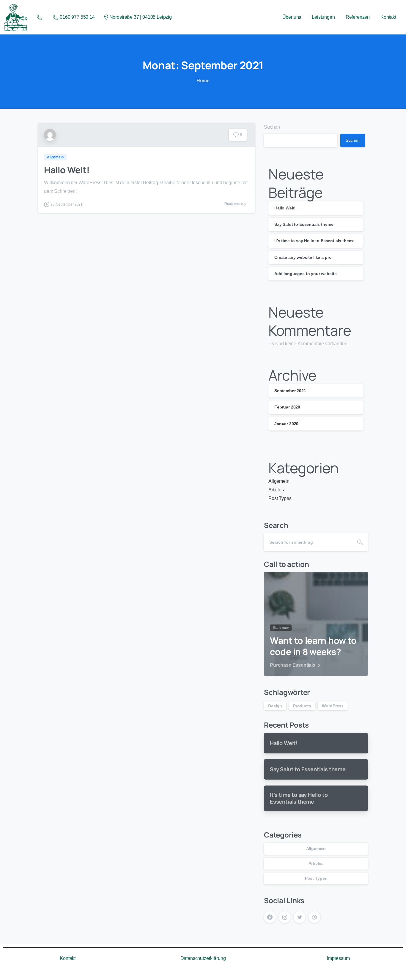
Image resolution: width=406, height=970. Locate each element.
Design (275, 706)
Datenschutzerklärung (203, 958)
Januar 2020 (286, 423)
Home (203, 80)
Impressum (338, 958)
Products (302, 706)
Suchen (272, 127)
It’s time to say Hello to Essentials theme (314, 241)
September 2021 (290, 391)
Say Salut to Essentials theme (303, 224)
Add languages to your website (305, 273)
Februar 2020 (287, 407)
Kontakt (67, 958)
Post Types (279, 498)
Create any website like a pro (302, 257)
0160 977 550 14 (77, 17)
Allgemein (278, 481)
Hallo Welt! (67, 170)
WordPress (333, 706)
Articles (276, 489)
